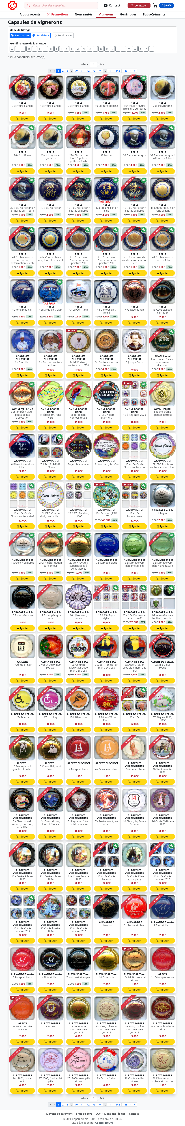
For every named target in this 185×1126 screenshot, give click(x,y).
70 (76, 70)
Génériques (128, 14)
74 (100, 70)
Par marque (22, 35)
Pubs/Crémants (154, 14)
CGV (98, 1113)
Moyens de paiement (59, 1113)
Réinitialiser (65, 35)
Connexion (141, 5)
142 (118, 70)
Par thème (42, 35)
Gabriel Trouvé (104, 1122)
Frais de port (84, 1113)
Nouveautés (83, 14)
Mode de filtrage (20, 30)
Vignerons (106, 14)
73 (94, 70)
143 (125, 70)
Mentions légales (114, 1113)
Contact (134, 1113)
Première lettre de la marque (28, 43)
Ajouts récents (30, 14)
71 (82, 70)
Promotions (59, 14)
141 (110, 70)
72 (88, 70)
